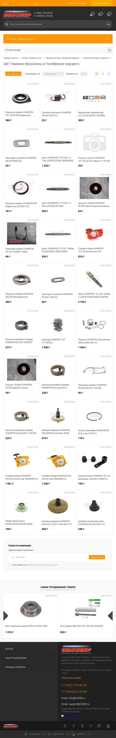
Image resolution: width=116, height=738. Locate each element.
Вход (70, 3)
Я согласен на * (35, 565)
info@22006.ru (77, 698)
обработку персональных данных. (41, 565)
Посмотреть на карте (71, 678)
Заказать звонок (101, 3)
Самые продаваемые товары (58, 587)
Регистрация (80, 3)
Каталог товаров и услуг (21, 38)
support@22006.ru (79, 704)
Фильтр (15, 74)
